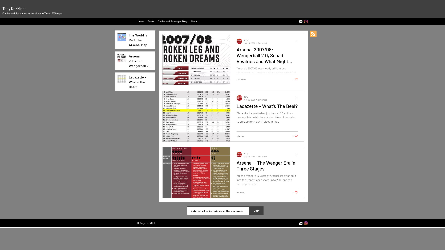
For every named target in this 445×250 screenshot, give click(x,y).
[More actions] (297, 41)
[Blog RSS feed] (313, 34)
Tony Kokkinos (14, 8)
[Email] (300, 21)
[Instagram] (306, 21)
